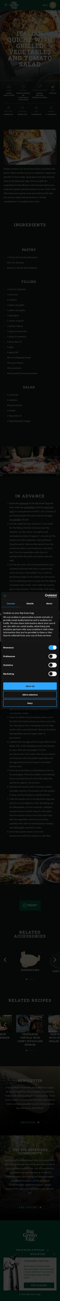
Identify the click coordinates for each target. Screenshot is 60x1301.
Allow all (30, 686)
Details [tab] (30, 603)
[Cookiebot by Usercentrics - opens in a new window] (44, 596)
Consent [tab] (11, 603)
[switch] (52, 656)
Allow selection (30, 694)
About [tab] (49, 603)
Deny (30, 703)
